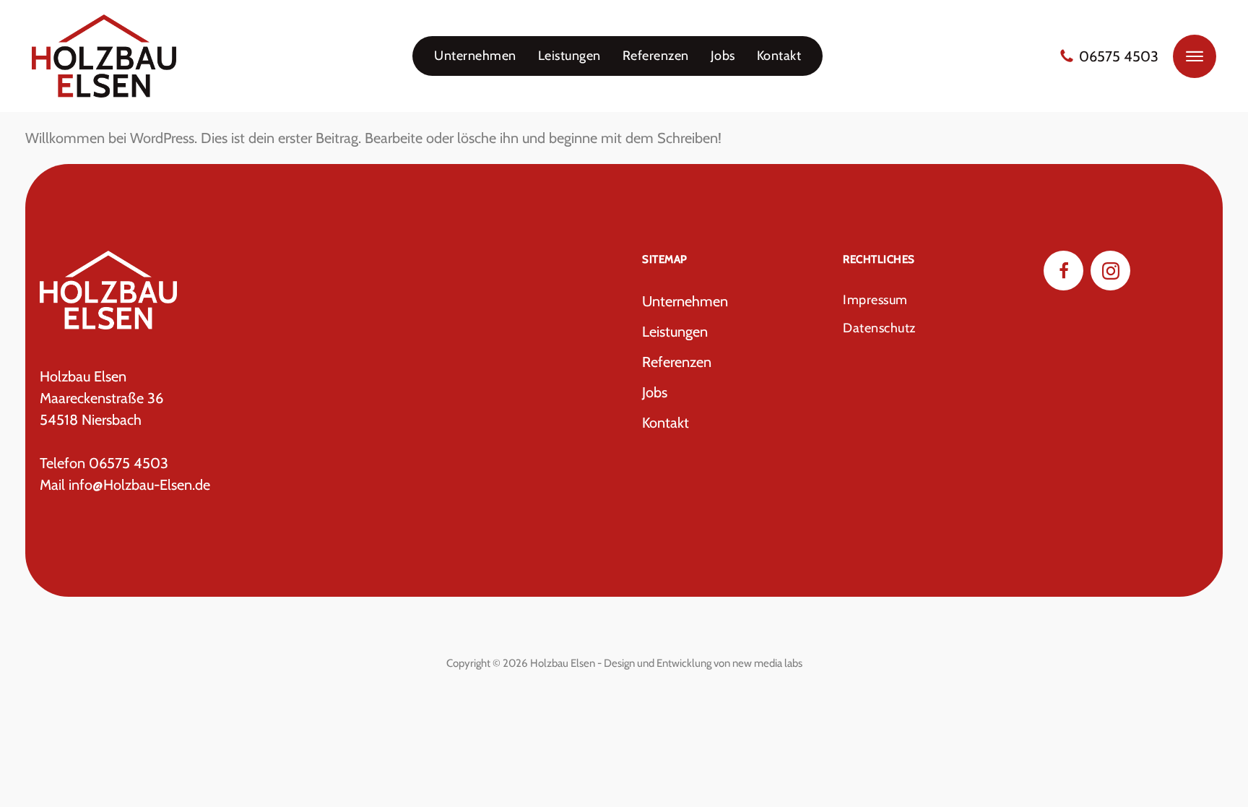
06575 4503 (1118, 56)
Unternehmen (475, 56)
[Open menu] (1194, 56)
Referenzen (656, 56)
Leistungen (569, 56)
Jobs (723, 56)
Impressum (875, 300)
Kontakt (779, 56)
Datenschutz (879, 328)
